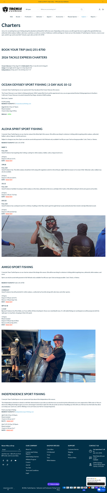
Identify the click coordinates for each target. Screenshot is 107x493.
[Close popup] (104, 478)
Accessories (59, 17)
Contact (95, 459)
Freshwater (28, 17)
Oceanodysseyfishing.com (23, 104)
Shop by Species (72, 17)
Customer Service (73, 449)
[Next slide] (102, 1)
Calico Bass (50, 449)
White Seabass (51, 460)
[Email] (3, 464)
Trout (48, 455)
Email (3, 449)
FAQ (69, 455)
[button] (11, 446)
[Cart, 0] (103, 9)
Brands (18, 17)
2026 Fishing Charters (32, 456)
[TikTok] (11, 460)
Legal (27, 473)
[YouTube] (15, 460)
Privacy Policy (72, 457)
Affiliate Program (31, 459)
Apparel (49, 17)
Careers (28, 462)
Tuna (48, 457)
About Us (28, 449)
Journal (28, 465)
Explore (84, 17)
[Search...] (82, 9)
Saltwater (39, 17)
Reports (93, 17)
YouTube (28, 467)
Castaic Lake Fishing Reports (32, 453)
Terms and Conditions (32, 470)
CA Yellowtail (51, 452)
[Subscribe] (19, 449)
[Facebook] (3, 460)
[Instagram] (7, 460)
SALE (11, 17)
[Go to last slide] (4, 1)
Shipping (70, 452)
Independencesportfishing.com (25, 412)
